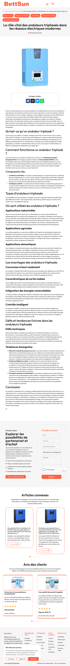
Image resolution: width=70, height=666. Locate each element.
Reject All (22, 659)
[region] (22, 654)
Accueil (5, 11)
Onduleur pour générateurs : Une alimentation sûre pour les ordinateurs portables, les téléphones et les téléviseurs (23, 530)
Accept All (33, 659)
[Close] (39, 646)
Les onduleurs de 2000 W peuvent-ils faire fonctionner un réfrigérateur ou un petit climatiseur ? (54, 530)
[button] (53, 4)
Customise (11, 659)
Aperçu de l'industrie (14, 11)
